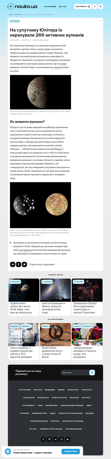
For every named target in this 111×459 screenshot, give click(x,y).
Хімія (89, 405)
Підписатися (70, 451)
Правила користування (51, 429)
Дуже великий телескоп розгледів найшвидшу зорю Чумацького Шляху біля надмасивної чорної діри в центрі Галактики (85, 303)
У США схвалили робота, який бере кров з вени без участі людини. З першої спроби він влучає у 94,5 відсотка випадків (21, 347)
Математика (52, 405)
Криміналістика (39, 413)
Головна (11, 14)
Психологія (43, 398)
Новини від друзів (39, 421)
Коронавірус (28, 405)
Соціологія (28, 398)
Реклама (89, 413)
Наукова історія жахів (72, 421)
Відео (53, 413)
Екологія (74, 398)
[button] (82, 6)
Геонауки (24, 413)
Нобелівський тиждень (72, 405)
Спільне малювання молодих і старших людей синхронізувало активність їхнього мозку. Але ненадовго (84, 346)
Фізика (61, 390)
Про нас (33, 429)
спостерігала (25, 250)
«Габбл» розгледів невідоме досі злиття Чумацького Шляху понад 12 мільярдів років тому (53, 305)
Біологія (38, 390)
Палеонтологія (59, 398)
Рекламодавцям (73, 429)
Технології (86, 390)
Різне (40, 405)
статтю (57, 67)
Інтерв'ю (55, 421)
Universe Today (43, 40)
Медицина (50, 390)
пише (63, 63)
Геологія (86, 398)
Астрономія (50, 6)
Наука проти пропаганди (70, 413)
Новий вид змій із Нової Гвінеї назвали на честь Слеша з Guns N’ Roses (52, 350)
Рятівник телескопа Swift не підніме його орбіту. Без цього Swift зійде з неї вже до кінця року (21, 305)
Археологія (72, 390)
